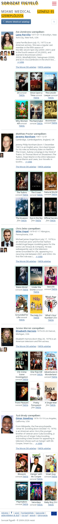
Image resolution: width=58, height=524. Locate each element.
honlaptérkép (27, 512)
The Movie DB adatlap (26, 67)
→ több (20, 62)
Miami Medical (16, 11)
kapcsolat (40, 512)
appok (33, 515)
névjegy (5, 512)
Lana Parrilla (23, 34)
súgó (17, 512)
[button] (54, 3)
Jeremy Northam (25, 136)
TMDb (22, 95)
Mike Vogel (22, 231)
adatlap (18, 21)
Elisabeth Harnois (26, 330)
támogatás (43, 515)
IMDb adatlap (44, 67)
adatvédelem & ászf (10, 515)
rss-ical (24, 515)
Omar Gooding (24, 418)
